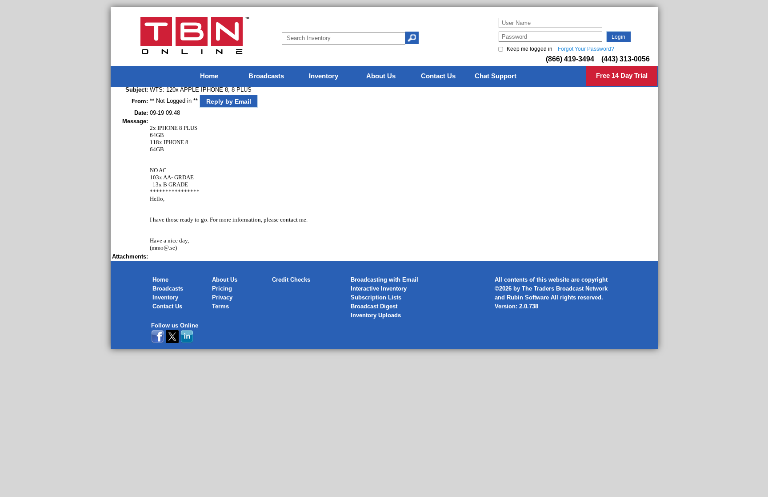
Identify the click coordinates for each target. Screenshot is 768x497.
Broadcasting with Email (384, 279)
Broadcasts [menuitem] (266, 76)
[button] (618, 36)
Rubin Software (528, 297)
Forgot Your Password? (586, 49)
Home (160, 279)
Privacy (222, 297)
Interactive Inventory (379, 288)
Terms (220, 306)
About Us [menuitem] (381, 76)
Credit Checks (291, 279)
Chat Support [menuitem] (495, 76)
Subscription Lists (376, 297)
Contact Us (167, 306)
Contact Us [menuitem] (438, 76)
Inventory (165, 297)
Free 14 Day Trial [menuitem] (622, 75)
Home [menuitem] (209, 76)
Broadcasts (167, 288)
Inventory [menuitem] (323, 76)
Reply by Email (228, 101)
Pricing (222, 288)
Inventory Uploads (376, 315)
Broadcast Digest (374, 306)
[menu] (384, 76)
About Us (224, 279)
